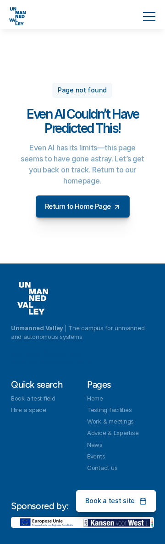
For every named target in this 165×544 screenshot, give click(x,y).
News (95, 444)
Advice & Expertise (112, 432)
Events (96, 456)
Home (95, 398)
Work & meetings (110, 421)
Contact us (102, 467)
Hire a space (28, 409)
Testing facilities (109, 409)
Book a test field (33, 398)
